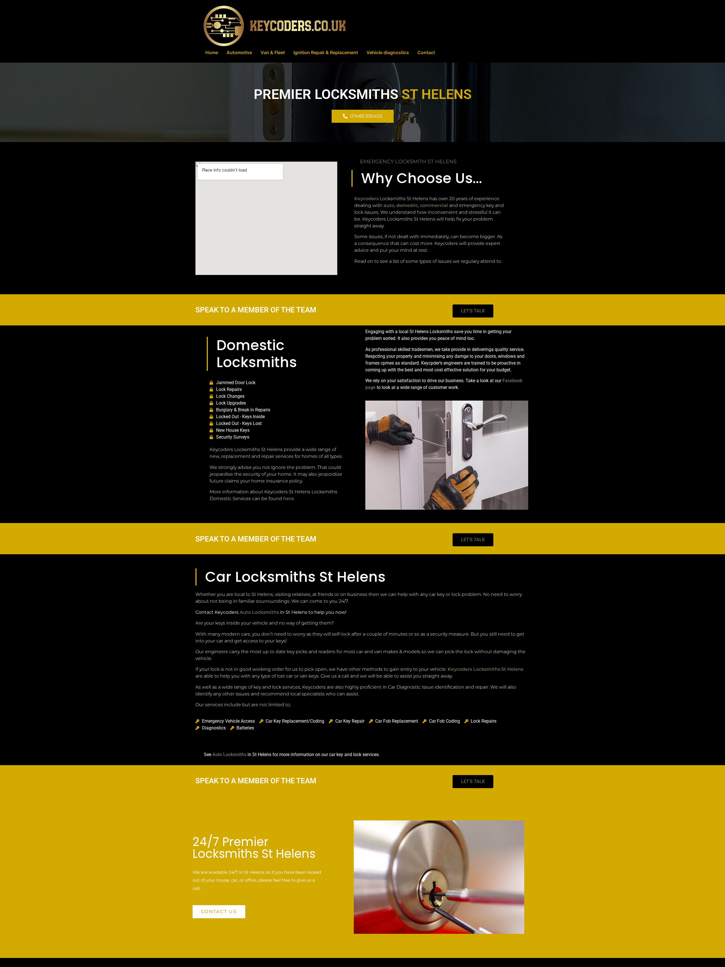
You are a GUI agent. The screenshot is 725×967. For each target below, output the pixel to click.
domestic (407, 205)
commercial (434, 205)
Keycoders (366, 198)
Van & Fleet (273, 52)
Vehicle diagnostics (387, 52)
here (288, 498)
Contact (426, 52)
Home (211, 52)
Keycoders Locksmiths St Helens (485, 669)
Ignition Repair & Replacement (325, 52)
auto (388, 205)
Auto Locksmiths (259, 612)
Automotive (239, 52)
